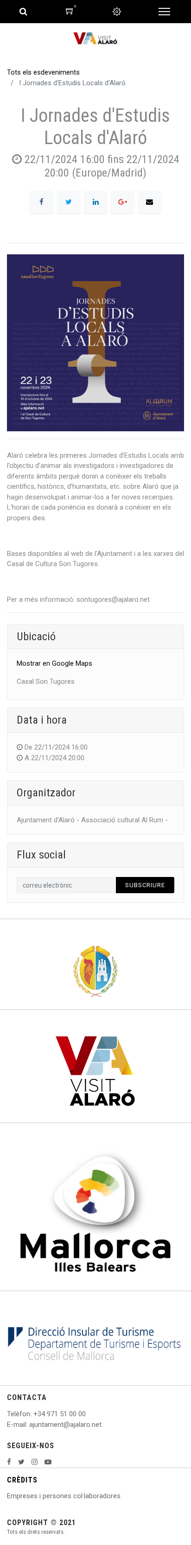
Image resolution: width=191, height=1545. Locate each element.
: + (34, 1414)
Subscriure (145, 885)
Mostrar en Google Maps (54, 663)
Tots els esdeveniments (43, 72)
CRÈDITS (22, 1480)
